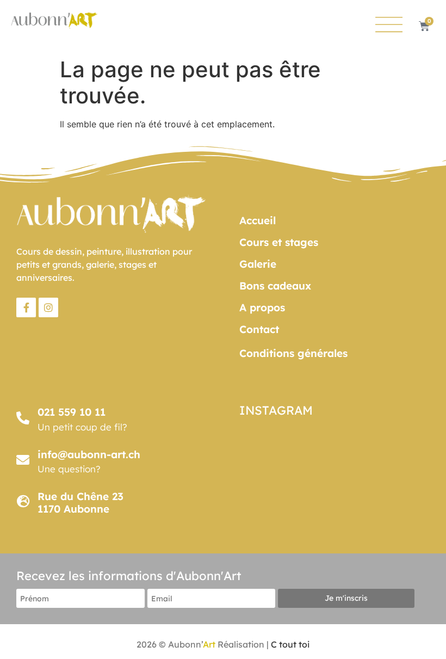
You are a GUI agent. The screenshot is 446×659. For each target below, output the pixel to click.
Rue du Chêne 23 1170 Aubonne (80, 502)
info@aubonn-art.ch (89, 454)
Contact (259, 329)
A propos (262, 307)
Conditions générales (293, 353)
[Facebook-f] (26, 307)
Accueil (257, 220)
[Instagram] (48, 307)
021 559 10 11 (72, 411)
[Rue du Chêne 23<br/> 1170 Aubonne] (22, 501)
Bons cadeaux (275, 285)
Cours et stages (278, 242)
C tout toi (290, 644)
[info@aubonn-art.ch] (22, 459)
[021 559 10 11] (22, 417)
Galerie (257, 263)
